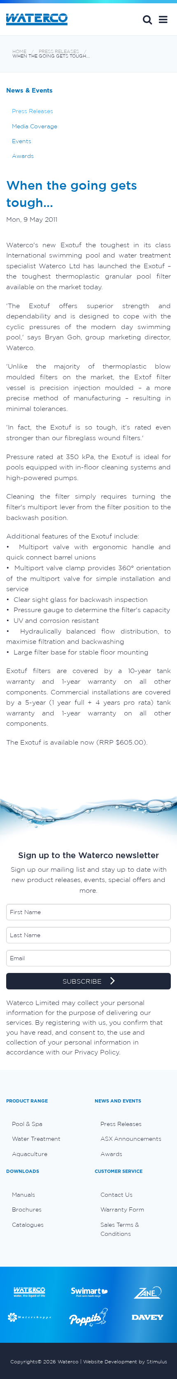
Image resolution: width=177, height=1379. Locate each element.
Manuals (23, 1194)
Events (21, 141)
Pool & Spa (27, 1124)
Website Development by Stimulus (125, 1361)
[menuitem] (44, 1124)
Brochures (27, 1209)
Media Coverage (34, 126)
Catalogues (28, 1224)
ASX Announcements (130, 1138)
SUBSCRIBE (83, 981)
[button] (163, 19)
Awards (23, 156)
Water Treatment (36, 1138)
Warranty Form (122, 1209)
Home (19, 51)
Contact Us (116, 1194)
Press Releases (59, 51)
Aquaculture (29, 1154)
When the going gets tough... (51, 56)
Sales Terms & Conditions (119, 1229)
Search (147, 19)
